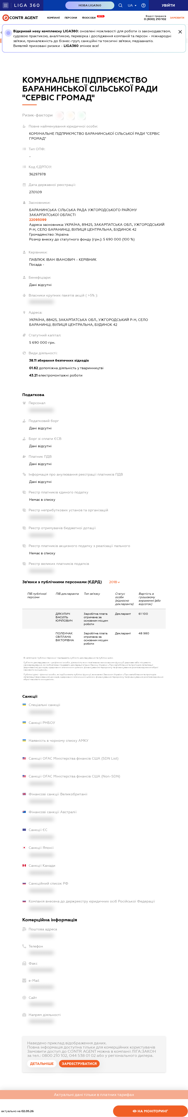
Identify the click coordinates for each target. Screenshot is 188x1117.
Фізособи (90, 17)
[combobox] (114, 582)
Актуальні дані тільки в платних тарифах (94, 1095)
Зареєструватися (79, 1064)
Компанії (53, 17)
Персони (71, 17)
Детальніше (42, 1064)
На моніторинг (152, 1111)
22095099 (38, 220)
